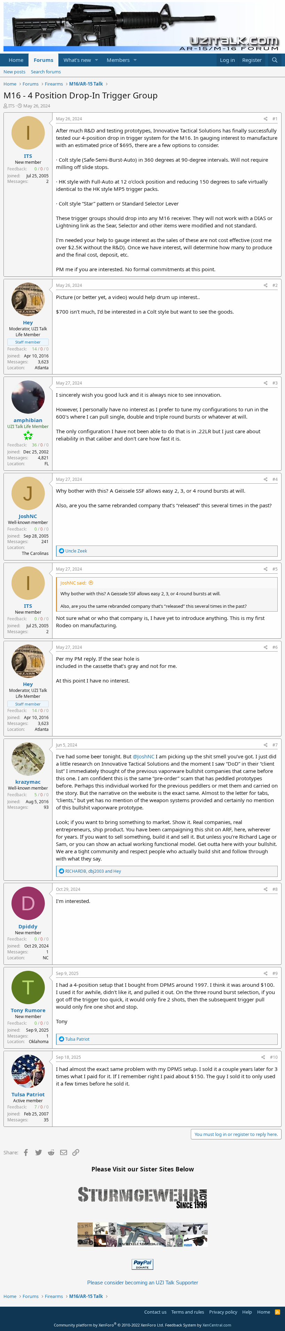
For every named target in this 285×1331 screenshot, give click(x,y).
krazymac (28, 781)
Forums (43, 59)
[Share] (265, 119)
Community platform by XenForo (109, 1325)
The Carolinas (35, 553)
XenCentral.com (217, 1325)
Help (247, 1312)
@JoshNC (143, 756)
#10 (274, 1057)
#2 (275, 285)
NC (46, 958)
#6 (275, 647)
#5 (275, 569)
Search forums (46, 71)
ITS (11, 106)
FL (46, 464)
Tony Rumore (28, 1010)
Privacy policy (223, 1312)
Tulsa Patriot (28, 1094)
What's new (77, 59)
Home (16, 59)
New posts (14, 71)
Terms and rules (187, 1312)
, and (93, 871)
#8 (275, 889)
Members (118, 59)
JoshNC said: (73, 583)
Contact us (155, 1312)
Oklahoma (39, 1041)
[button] (96, 60)
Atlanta (42, 368)
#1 (275, 119)
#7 (275, 745)
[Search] (275, 60)
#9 (275, 973)
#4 (275, 479)
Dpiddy (28, 926)
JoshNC (28, 516)
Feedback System (180, 1325)
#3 (275, 383)
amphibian (28, 420)
